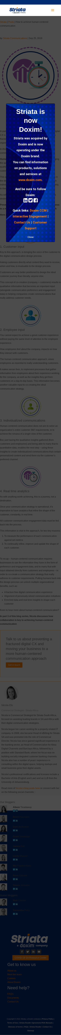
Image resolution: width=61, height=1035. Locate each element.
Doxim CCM (38, 210)
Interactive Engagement (30, 216)
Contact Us (22, 222)
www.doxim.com (30, 180)
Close (30, 237)
